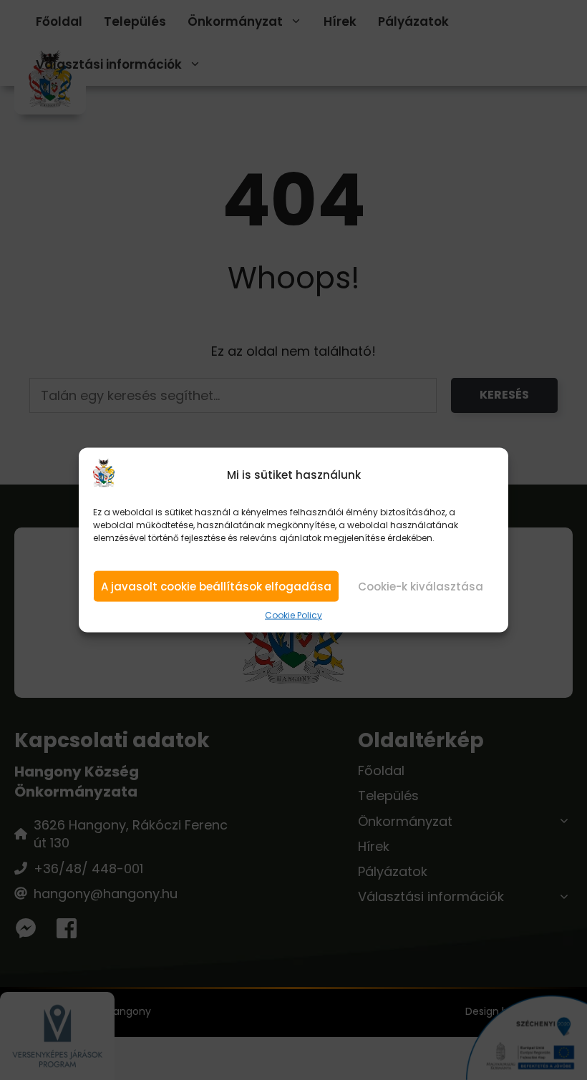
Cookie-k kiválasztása (420, 586)
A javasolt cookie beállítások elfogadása (216, 586)
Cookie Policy (293, 615)
